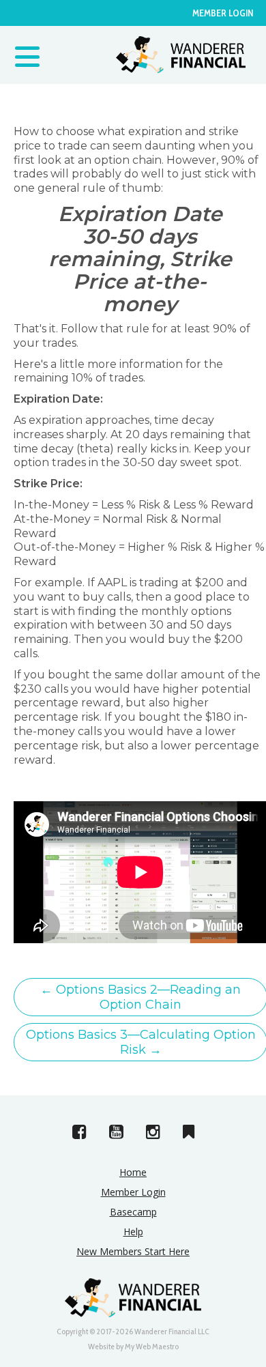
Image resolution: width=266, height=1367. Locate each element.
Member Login (222, 13)
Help (133, 1231)
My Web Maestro (152, 1346)
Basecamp (133, 1211)
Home (133, 1172)
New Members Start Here (133, 1251)
